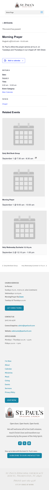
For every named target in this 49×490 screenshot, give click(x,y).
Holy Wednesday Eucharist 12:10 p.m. (17, 247)
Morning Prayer (8, 199)
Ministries (8, 373)
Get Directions (14, 308)
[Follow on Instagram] (29, 443)
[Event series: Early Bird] (36, 158)
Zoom (21, 297)
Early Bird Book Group (11, 153)
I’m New (8, 361)
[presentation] (23, 134)
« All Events (7, 22)
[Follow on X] (24, 443)
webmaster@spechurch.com (21, 331)
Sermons (8, 388)
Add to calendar (14, 60)
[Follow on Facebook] (20, 443)
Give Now (11, 400)
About (7, 365)
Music (7, 377)
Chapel (4, 104)
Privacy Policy (10, 392)
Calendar (8, 369)
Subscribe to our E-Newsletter (24, 455)
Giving (7, 381)
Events (7, 384)
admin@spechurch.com (26, 326)
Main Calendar (7, 92)
